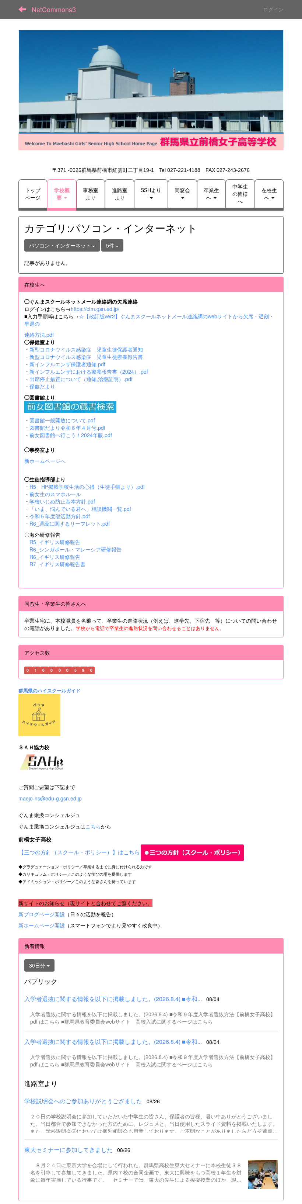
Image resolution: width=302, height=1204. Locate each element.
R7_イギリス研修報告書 (57, 564)
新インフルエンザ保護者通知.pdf (67, 364)
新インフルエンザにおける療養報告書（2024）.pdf (88, 371)
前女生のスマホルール (55, 494)
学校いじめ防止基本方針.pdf (62, 501)
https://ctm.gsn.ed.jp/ (95, 308)
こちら (93, 826)
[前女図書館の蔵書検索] (70, 406)
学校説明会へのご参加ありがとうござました (83, 1101)
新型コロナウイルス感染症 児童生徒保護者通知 (86, 349)
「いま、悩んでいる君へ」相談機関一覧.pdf (80, 508)
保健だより (42, 386)
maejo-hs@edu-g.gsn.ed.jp (50, 798)
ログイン (273, 9)
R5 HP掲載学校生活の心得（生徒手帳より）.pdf (87, 486)
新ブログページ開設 (41, 914)
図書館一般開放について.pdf (62, 420)
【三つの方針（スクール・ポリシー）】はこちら (79, 852)
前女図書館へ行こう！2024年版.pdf (70, 435)
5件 (111, 245)
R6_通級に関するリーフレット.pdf (69, 523)
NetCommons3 (54, 9)
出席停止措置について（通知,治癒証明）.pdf (81, 379)
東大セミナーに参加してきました (68, 1149)
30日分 (38, 965)
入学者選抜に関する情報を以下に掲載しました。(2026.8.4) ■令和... (113, 998)
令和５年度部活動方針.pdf (59, 516)
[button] (62, 193)
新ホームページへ (45, 460)
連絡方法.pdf (39, 334)
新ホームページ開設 (41, 925)
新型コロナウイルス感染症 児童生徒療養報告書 (86, 356)
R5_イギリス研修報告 (57, 542)
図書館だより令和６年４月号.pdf (67, 427)
